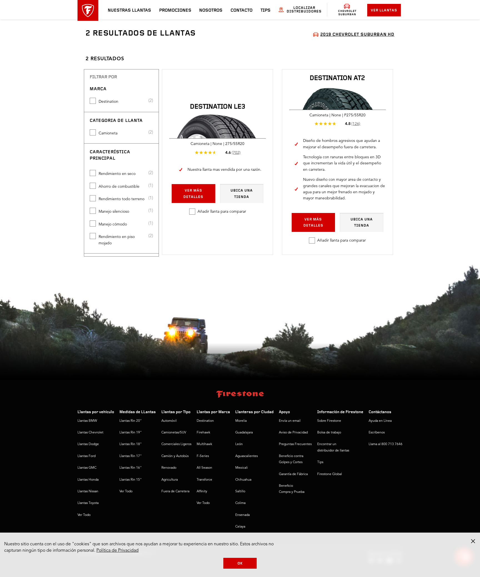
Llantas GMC (87, 468)
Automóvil (169, 421)
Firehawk (203, 432)
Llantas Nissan (88, 491)
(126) (355, 124)
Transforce (204, 479)
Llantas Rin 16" (130, 468)
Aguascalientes (246, 456)
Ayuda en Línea (380, 421)
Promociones (175, 10)
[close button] (473, 541)
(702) (236, 153)
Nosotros (210, 10)
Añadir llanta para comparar (222, 212)
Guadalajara (244, 432)
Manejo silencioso (114, 212)
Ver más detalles (193, 194)
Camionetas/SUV (173, 432)
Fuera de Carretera (175, 491)
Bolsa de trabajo (329, 432)
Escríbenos (377, 432)
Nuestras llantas (129, 10)
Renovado (168, 468)
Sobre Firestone (329, 421)
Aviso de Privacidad (293, 432)
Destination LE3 (217, 107)
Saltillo (240, 491)
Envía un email (290, 421)
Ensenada (242, 515)
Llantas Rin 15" (130, 479)
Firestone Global (329, 474)
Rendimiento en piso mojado (117, 240)
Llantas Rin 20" (130, 421)
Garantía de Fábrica (293, 474)
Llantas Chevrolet (90, 432)
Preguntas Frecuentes (295, 444)
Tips (266, 10)
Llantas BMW (87, 421)
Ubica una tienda (242, 194)
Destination (108, 102)
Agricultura (169, 479)
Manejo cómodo (113, 224)
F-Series (203, 456)
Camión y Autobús (175, 456)
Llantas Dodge (88, 444)
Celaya (240, 526)
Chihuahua (243, 479)
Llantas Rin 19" (130, 432)
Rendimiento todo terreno (121, 199)
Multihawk (204, 444)
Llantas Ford (87, 456)
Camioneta (108, 133)
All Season (204, 468)
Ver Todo (84, 515)
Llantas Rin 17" (130, 456)
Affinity (202, 491)
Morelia (241, 421)
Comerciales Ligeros (176, 444)
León (239, 444)
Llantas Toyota (88, 503)
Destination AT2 (337, 78)
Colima (240, 503)
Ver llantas (384, 10)
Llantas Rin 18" (130, 444)
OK (240, 563)
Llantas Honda (88, 479)
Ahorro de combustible (119, 187)
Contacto (241, 10)
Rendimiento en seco (117, 174)
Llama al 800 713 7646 (385, 444)
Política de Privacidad (117, 550)
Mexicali (241, 468)
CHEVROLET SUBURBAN (347, 13)
